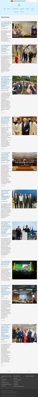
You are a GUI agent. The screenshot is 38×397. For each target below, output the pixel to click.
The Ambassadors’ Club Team (6, 384)
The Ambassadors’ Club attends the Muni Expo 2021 (6, 263)
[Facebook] (27, 1)
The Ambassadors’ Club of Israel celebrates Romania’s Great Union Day (6, 48)
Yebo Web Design (14, 395)
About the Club (4, 379)
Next (30, 370)
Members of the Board (5, 382)
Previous (9, 370)
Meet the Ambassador (17, 379)
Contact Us (22, 11)
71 (27, 370)
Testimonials (22, 8)
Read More (3, 112)
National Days (16, 384)
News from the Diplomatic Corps (19, 386)
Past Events (16, 381)
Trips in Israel (16, 383)
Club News (27, 8)
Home (5, 8)
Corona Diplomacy (16, 8)
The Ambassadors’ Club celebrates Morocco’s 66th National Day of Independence (6, 120)
